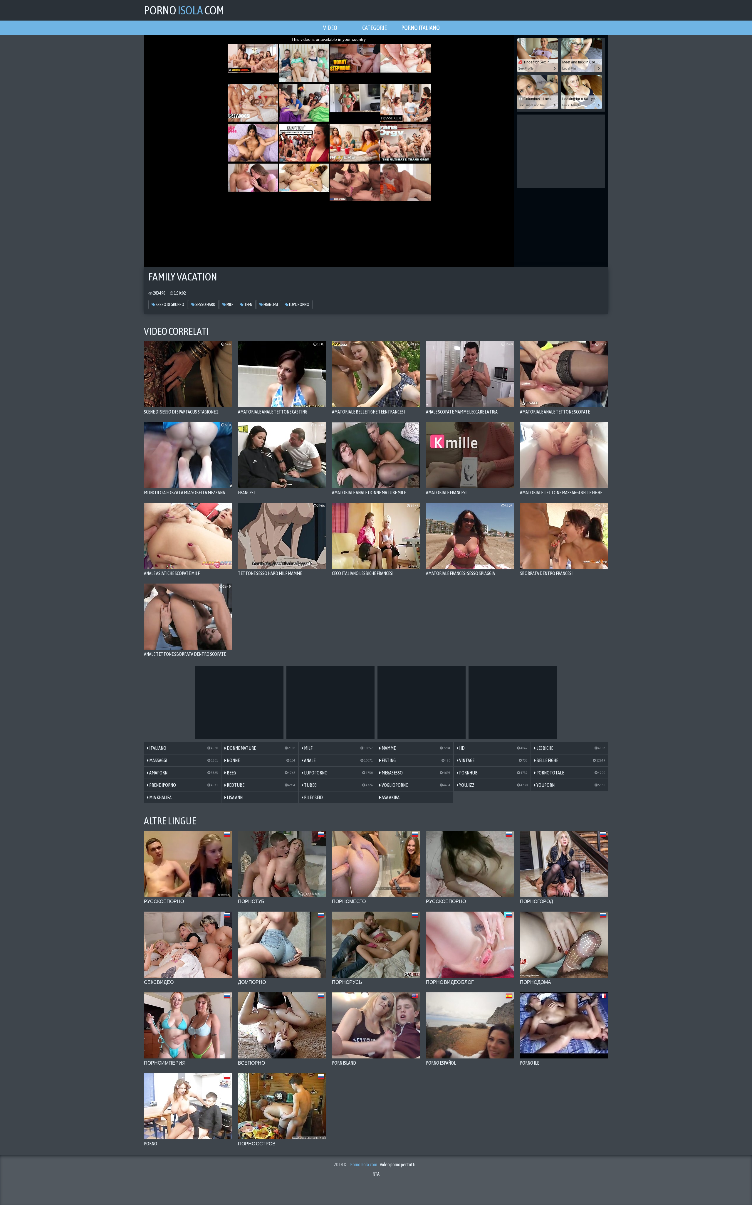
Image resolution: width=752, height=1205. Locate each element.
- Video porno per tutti (382, 1164)
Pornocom (184, 10)
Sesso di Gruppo (169, 304)
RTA (376, 1174)
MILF (229, 304)
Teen (248, 304)
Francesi (270, 304)
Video (330, 27)
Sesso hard (205, 304)
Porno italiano (420, 27)
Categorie (374, 27)
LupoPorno (298, 304)
